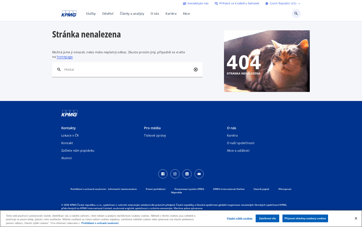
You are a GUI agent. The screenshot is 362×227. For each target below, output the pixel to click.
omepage (66, 57)
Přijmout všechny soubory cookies (305, 218)
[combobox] (128, 69)
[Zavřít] (356, 218)
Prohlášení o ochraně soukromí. (100, 223)
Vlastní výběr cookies (239, 218)
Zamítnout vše (267, 218)
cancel (195, 69)
